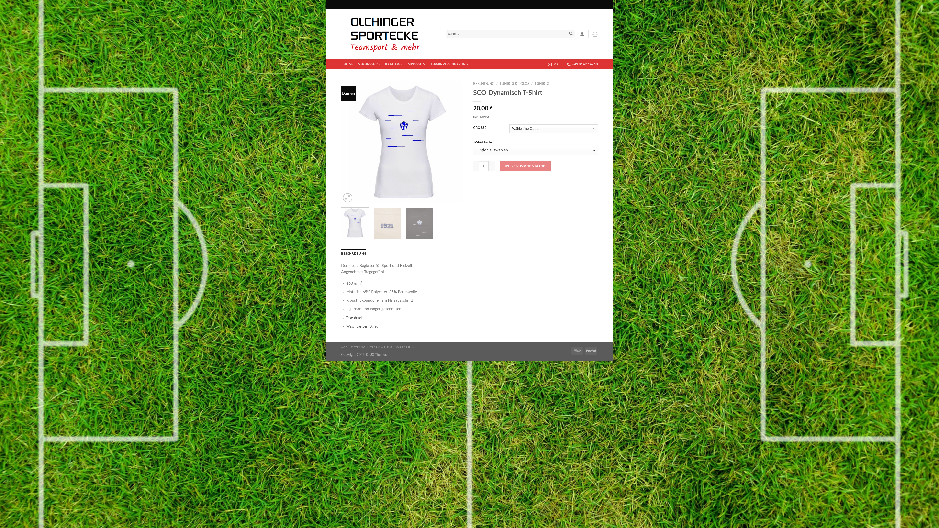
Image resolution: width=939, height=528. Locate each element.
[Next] (457, 141)
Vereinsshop (369, 64)
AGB (344, 347)
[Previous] (349, 141)
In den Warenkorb (525, 166)
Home (349, 64)
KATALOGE (393, 64)
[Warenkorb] (595, 34)
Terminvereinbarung (449, 64)
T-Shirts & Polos (514, 84)
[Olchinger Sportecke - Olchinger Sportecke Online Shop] (389, 34)
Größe (479, 128)
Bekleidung (483, 84)
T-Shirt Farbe (484, 142)
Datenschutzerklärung (371, 347)
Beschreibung (353, 253)
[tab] (353, 254)
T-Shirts (541, 84)
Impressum (416, 64)
